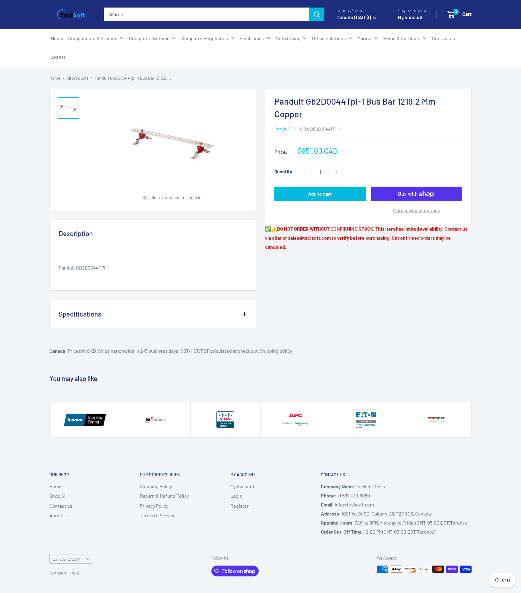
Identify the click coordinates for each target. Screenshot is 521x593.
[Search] (316, 14)
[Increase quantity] (336, 172)
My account (410, 17)
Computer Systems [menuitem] (149, 38)
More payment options (416, 210)
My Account (242, 486)
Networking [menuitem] (288, 38)
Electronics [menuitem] (251, 38)
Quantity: (284, 172)
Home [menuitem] (57, 38)
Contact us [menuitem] (443, 38)
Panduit (282, 128)
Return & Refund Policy (164, 496)
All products (77, 77)
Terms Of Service (158, 515)
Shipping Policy (156, 486)
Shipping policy (276, 351)
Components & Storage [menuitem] (93, 38)
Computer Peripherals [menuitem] (204, 38)
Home (54, 77)
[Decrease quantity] (304, 172)
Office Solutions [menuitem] (329, 38)
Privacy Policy (154, 506)
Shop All (58, 496)
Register (239, 506)
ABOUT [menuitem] (58, 57)
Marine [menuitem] (364, 38)
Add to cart (320, 194)
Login (236, 496)
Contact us (60, 506)
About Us (59, 515)
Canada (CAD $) (66, 559)
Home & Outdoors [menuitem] (402, 38)
